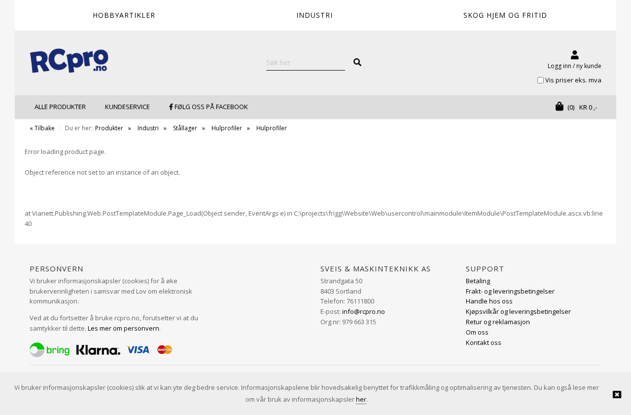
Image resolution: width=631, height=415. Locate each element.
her (361, 399)
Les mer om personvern (123, 328)
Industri (148, 128)
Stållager (185, 128)
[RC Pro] (69, 61)
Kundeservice (127, 106)
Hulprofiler (226, 128)
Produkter (109, 128)
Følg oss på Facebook (210, 106)
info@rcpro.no (363, 311)
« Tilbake (42, 128)
